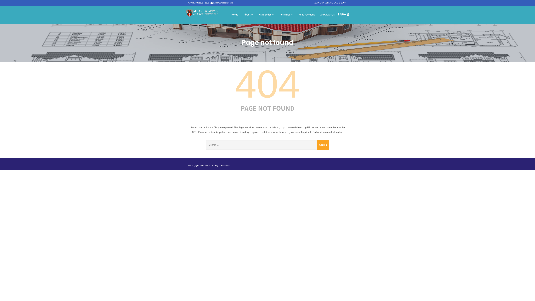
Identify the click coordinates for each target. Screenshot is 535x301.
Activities (285, 14)
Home (234, 14)
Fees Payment (307, 14)
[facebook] (338, 14)
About (247, 14)
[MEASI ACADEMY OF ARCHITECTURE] (202, 13)
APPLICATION (327, 14)
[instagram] (341, 14)
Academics (265, 14)
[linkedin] (344, 14)
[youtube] (348, 14)
